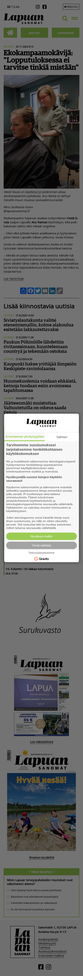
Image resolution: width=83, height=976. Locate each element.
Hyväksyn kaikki (41, 536)
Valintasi (61, 437)
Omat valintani (41, 545)
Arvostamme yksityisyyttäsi (24, 436)
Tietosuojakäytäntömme (41, 553)
